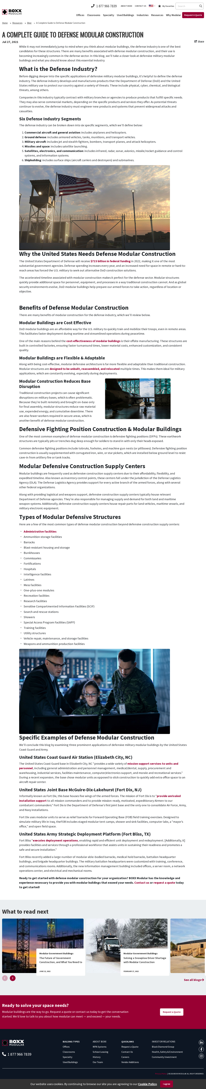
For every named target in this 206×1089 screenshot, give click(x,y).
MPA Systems (99, 1046)
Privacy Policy (161, 1074)
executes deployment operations (55, 840)
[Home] (12, 12)
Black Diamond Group (163, 1046)
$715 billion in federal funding (111, 261)
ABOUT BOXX (99, 1041)
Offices (80, 15)
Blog (29, 22)
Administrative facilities (40, 531)
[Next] (13, 978)
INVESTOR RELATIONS (163, 1041)
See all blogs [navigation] (192, 980)
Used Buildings (125, 15)
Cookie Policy (147, 1084)
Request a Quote (172, 1011)
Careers (125, 1056)
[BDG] (13, 1042)
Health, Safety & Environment (167, 1051)
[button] (152, 6)
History (96, 1056)
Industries (143, 15)
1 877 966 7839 (106, 6)
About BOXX (126, 6)
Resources (157, 15)
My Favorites (168, 6)
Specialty (108, 15)
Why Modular (173, 15)
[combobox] (189, 6)
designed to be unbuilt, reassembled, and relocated (85, 369)
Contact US (140, 6)
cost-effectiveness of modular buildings (93, 341)
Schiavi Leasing (100, 1051)
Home (5, 22)
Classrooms (93, 15)
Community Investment (164, 1056)
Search (200, 6)
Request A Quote (193, 14)
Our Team (98, 1062)
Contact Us (127, 1051)
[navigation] (199, 42)
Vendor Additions (130, 1062)
